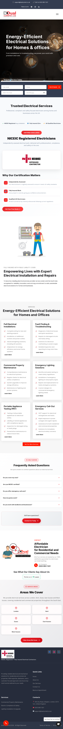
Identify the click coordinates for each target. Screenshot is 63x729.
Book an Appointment (39, 690)
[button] (16, 550)
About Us (36, 680)
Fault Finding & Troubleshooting (43, 325)
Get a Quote (53, 87)
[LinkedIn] (39, 6)
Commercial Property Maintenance (14, 366)
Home (34, 676)
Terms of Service (45, 725)
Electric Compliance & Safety (10, 705)
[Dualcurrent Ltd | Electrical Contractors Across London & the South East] (10, 14)
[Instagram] (35, 6)
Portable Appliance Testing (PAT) (13, 407)
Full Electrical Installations (10, 325)
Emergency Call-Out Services (45, 407)
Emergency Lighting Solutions (44, 366)
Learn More (10, 292)
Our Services (37, 683)
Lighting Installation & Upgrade (10, 709)
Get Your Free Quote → (12, 209)
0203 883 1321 (43, 2)
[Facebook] (31, 6)
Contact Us (36, 687)
